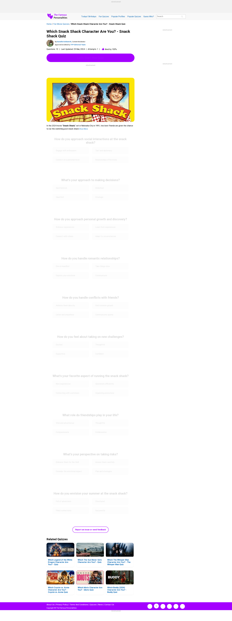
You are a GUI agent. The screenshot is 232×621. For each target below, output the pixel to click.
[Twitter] (156, 606)
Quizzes (93, 604)
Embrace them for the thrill (67, 462)
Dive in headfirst (62, 266)
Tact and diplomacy (103, 150)
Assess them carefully (104, 462)
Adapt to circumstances (105, 236)
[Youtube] (182, 606)
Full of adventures (63, 501)
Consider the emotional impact (69, 471)
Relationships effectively (106, 160)
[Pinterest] (176, 606)
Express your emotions (65, 275)
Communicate (101, 275)
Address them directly (65, 305)
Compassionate (62, 432)
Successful (100, 510)
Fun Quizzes (104, 16)
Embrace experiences (65, 227)
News (100, 604)
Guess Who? (148, 16)
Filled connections (63, 510)
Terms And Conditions (79, 604)
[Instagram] (162, 606)
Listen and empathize (65, 315)
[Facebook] (149, 606)
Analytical (99, 188)
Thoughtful (100, 345)
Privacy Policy (62, 604)
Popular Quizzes (134, 16)
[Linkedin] (169, 606)
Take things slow (102, 266)
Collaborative (101, 432)
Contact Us (109, 604)
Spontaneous (61, 188)
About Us (50, 604)
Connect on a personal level (67, 160)
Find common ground (104, 305)
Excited (59, 345)
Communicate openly (104, 315)
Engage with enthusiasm (66, 150)
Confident (99, 354)
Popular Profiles (118, 16)
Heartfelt (60, 197)
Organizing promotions (104, 393)
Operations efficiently (104, 384)
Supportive (60, 354)
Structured (100, 501)
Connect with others (64, 236)
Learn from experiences (105, 227)
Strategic (99, 197)
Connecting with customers (67, 393)
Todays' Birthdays (88, 16)
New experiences (63, 384)
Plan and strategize (103, 471)
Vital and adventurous (65, 423)
